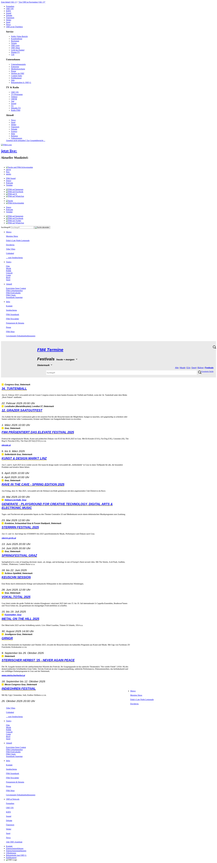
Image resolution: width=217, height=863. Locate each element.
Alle (177, 368)
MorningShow (12, 236)
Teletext (14, 97)
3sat (12, 101)
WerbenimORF (17, 73)
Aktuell (9, 284)
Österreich (10, 18)
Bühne (201, 368)
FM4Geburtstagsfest (14, 291)
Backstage (15, 41)
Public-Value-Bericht (19, 36)
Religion (14, 136)
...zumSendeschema (14, 258)
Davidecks (10, 245)
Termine (9, 185)
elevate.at (6, 445)
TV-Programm (17, 94)
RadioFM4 (15, 110)
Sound (8, 13)
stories (8, 174)
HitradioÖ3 (16, 108)
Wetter (8, 20)
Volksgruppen (16, 138)
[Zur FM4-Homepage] (6, 145)
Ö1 (12, 106)
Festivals (209, 368)
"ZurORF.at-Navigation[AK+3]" (31, 2)
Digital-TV (15, 52)
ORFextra (15, 45)
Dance (8, 181)
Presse (13, 71)
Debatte (9, 15)
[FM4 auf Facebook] (14, 192)
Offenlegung (11, 853)
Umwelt (9, 273)
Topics (8, 262)
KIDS (8, 11)
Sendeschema (11, 310)
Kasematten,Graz (13, 615)
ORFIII (14, 99)
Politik (8, 271)
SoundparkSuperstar (14, 297)
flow (8, 172)
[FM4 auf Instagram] (14, 189)
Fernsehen (10, 6)
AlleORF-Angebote (14, 842)
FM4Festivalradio (13, 293)
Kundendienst (16, 39)
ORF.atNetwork (12, 799)
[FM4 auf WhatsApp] (15, 196)
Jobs (13, 80)
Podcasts (9, 183)
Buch (8, 277)
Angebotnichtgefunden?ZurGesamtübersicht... (25, 140)
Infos (8, 302)
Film (8, 266)
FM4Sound (11, 178)
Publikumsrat (16, 78)
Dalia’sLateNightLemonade (18, 240)
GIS (12, 54)
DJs (188, 368)
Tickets (14, 43)
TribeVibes (10, 249)
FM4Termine (50, 349)
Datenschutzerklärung (14, 848)
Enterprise (15, 67)
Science (14, 131)
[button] (19, 167)
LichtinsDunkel (17, 50)
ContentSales (16, 76)
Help (13, 134)
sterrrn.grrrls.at (9, 538)
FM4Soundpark (12, 314)
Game (8, 275)
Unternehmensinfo (18, 64)
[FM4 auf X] (11, 194)
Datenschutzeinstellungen (16, 851)
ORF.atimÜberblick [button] (14, 27)
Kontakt (9, 306)
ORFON (10, 9)
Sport (8, 22)
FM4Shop (10, 332)
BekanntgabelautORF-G (16, 855)
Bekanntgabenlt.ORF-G (21, 82)
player (8, 169)
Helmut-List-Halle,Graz (15, 500)
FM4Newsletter (12, 319)
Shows (8, 232)
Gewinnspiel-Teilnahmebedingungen (20, 336)
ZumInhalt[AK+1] (9, 2)
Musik (8, 268)
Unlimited (10, 253)
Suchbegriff (5, 227)
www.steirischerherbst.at (13, 675)
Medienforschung (18, 69)
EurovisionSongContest (16, 288)
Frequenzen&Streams (15, 323)
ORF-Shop (15, 48)
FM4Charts (11, 295)
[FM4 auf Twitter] (13, 221)
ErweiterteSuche (207, 371)
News (8, 24)
